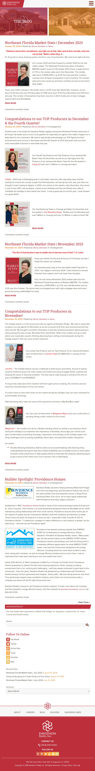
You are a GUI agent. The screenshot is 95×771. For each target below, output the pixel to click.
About (17, 712)
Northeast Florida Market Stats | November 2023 (44, 244)
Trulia (13, 653)
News (50, 46)
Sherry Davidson (38, 46)
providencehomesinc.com (71, 589)
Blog (42, 712)
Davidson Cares (73, 712)
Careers (30, 712)
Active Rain (15, 648)
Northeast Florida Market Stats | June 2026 (24, 680)
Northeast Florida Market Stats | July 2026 (24, 673)
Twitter (13, 644)
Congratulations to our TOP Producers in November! (38, 313)
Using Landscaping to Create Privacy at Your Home (28, 676)
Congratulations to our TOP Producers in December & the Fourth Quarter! (47, 120)
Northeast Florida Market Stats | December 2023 (44, 42)
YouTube (14, 657)
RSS (12, 662)
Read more (10, 103)
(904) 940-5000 (49, 745)
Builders (54, 712)
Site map (77, 765)
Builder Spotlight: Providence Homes (35, 479)
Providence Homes (30, 505)
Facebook (15, 639)
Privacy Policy (67, 765)
